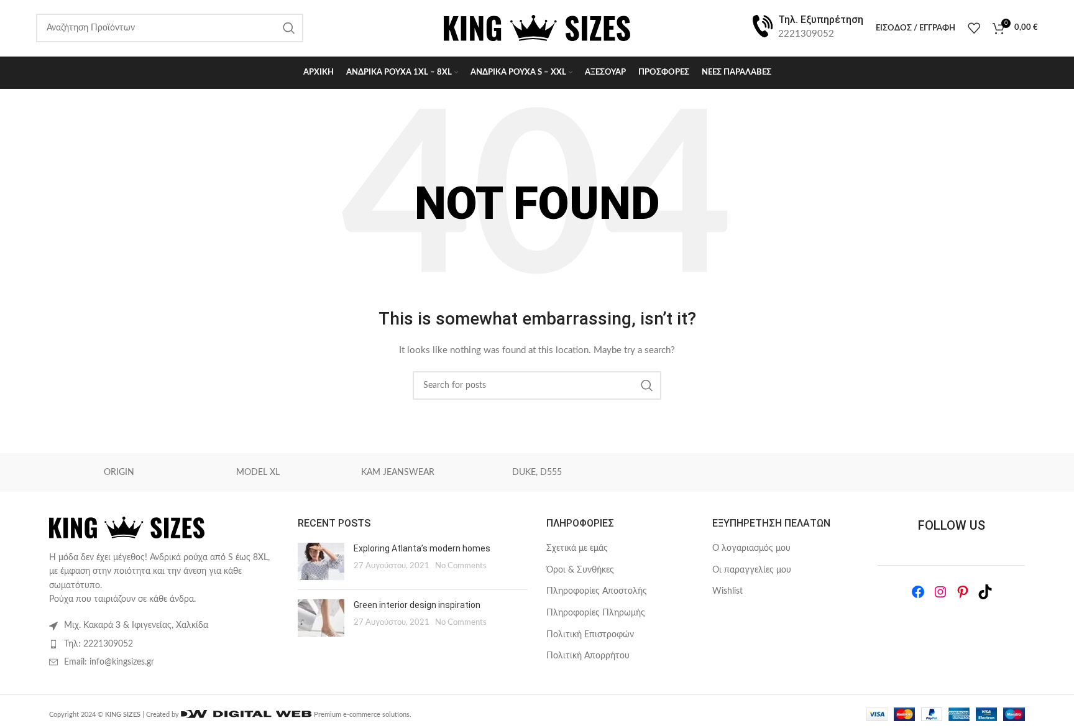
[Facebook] (918, 591)
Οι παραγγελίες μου (751, 570)
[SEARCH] (647, 385)
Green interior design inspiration (417, 605)
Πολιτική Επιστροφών (590, 634)
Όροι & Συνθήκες (580, 570)
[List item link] (164, 644)
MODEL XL (258, 472)
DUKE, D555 (537, 472)
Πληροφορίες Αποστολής (596, 591)
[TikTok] (985, 591)
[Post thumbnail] (321, 561)
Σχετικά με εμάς (577, 548)
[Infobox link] (806, 28)
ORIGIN (119, 472)
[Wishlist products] (974, 28)
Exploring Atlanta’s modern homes (422, 548)
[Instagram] (940, 591)
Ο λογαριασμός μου (751, 548)
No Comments (461, 565)
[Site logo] (537, 28)
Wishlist (727, 591)
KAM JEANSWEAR (397, 472)
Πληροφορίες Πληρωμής (595, 613)
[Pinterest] (962, 591)
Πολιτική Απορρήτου (588, 656)
